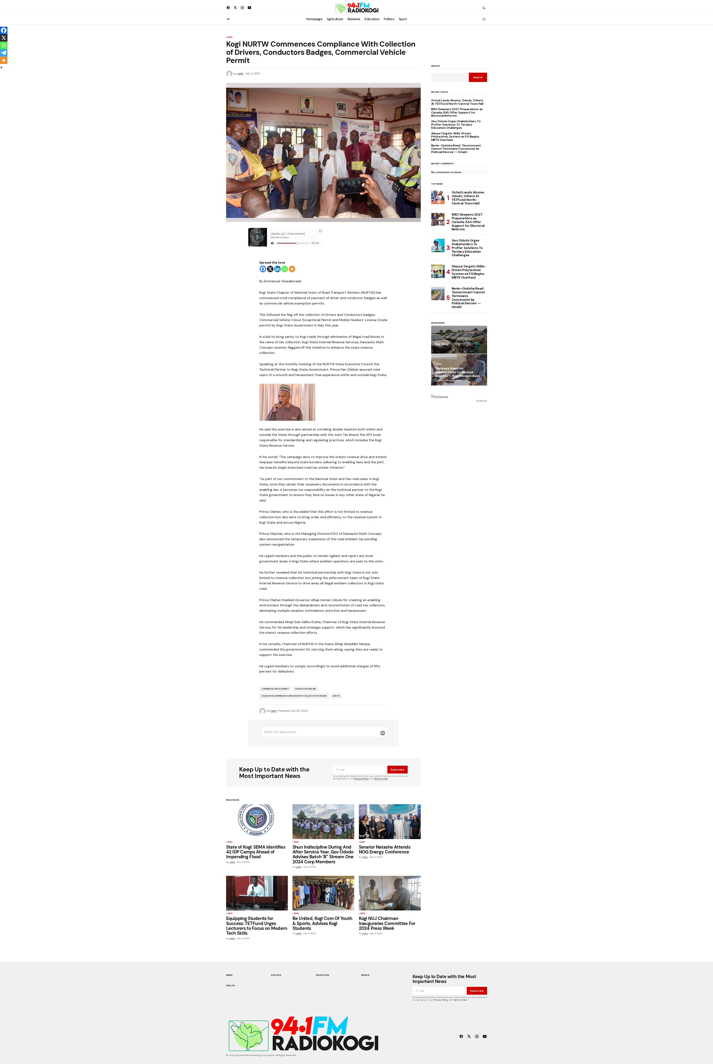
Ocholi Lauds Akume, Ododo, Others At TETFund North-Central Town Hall (457, 102)
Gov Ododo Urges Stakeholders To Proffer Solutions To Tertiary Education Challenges (456, 125)
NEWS (230, 37)
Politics (276, 975)
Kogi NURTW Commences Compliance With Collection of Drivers (294, 696)
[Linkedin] (277, 269)
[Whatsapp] (284, 269)
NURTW (336, 696)
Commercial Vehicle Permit (275, 689)
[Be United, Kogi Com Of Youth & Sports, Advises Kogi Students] (323, 893)
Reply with (382, 733)
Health (230, 985)
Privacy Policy (361, 778)
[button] (484, 7)
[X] (270, 269)
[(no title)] (459, 340)
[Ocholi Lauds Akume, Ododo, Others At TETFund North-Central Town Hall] (438, 197)
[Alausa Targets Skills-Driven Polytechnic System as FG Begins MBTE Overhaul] (438, 271)
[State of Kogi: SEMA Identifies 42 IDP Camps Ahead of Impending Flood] (257, 821)
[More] (292, 269)
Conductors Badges (305, 689)
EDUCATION (322, 975)
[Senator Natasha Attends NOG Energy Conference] (390, 821)
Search (435, 66)
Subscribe (397, 769)
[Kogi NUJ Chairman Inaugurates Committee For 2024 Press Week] (390, 893)
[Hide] (1, 67)
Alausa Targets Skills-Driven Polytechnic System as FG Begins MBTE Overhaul (455, 137)
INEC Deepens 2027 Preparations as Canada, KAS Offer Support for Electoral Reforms (457, 112)
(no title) (441, 344)
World (365, 975)
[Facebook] (263, 269)
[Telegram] (3, 52)
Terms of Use (381, 778)
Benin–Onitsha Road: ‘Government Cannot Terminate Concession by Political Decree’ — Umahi (456, 149)
